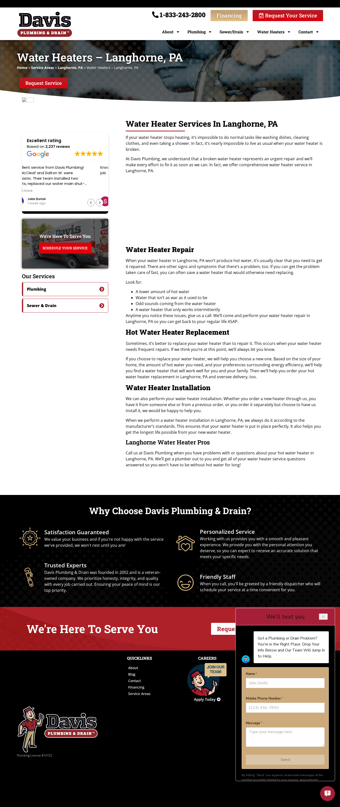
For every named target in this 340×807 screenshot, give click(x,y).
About (167, 31)
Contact (305, 31)
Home (22, 67)
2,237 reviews (57, 146)
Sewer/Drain (231, 31)
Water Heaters (270, 31)
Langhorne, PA (70, 67)
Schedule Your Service (65, 248)
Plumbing (196, 31)
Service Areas (42, 67)
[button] (99, 202)
